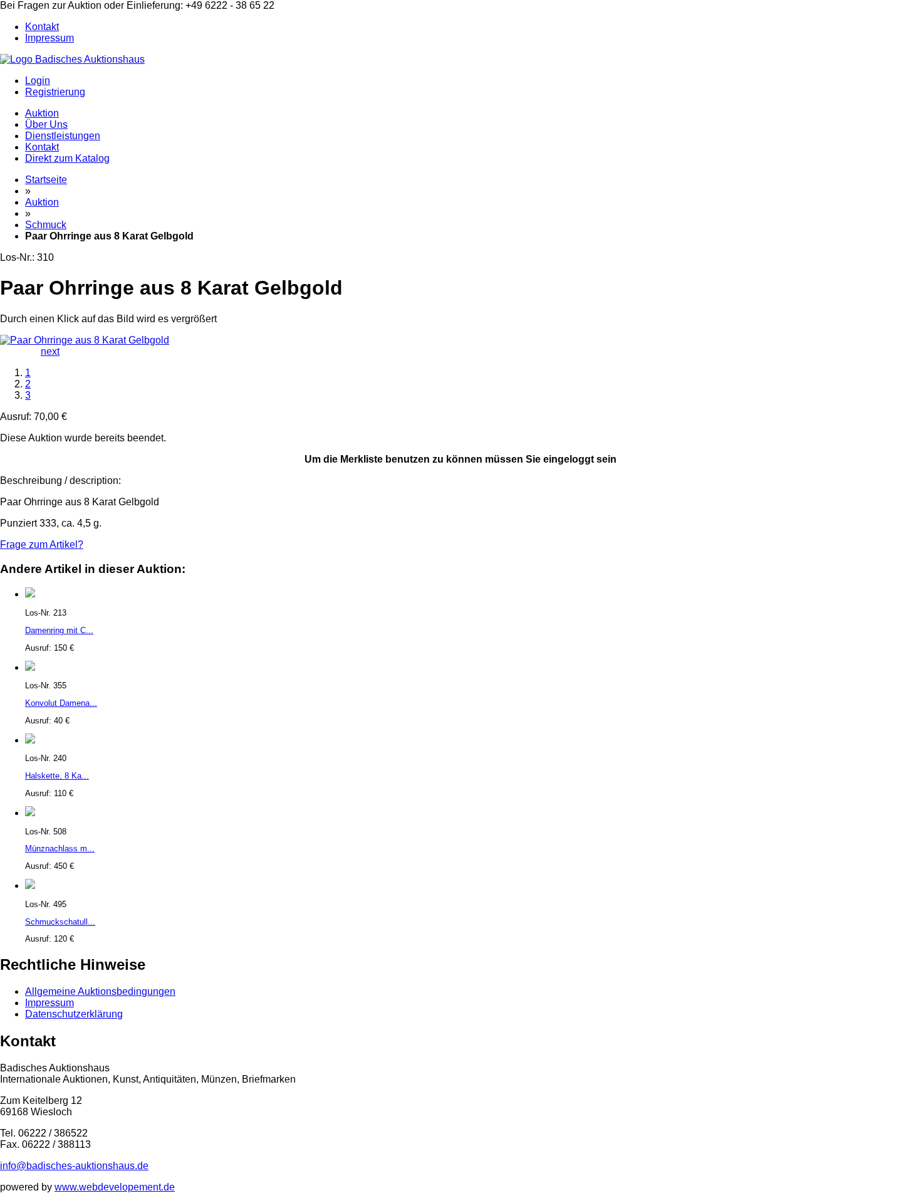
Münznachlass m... (60, 848)
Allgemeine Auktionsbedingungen (100, 991)
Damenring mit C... (59, 630)
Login (37, 80)
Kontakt (42, 26)
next (50, 351)
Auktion (42, 113)
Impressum (49, 38)
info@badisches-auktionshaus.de (74, 1165)
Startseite (46, 179)
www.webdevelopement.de (115, 1187)
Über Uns (46, 124)
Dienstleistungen (62, 135)
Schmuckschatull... (60, 922)
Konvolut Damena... (61, 703)
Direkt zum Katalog (67, 158)
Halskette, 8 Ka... (57, 775)
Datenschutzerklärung (74, 1014)
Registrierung (55, 92)
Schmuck (45, 224)
